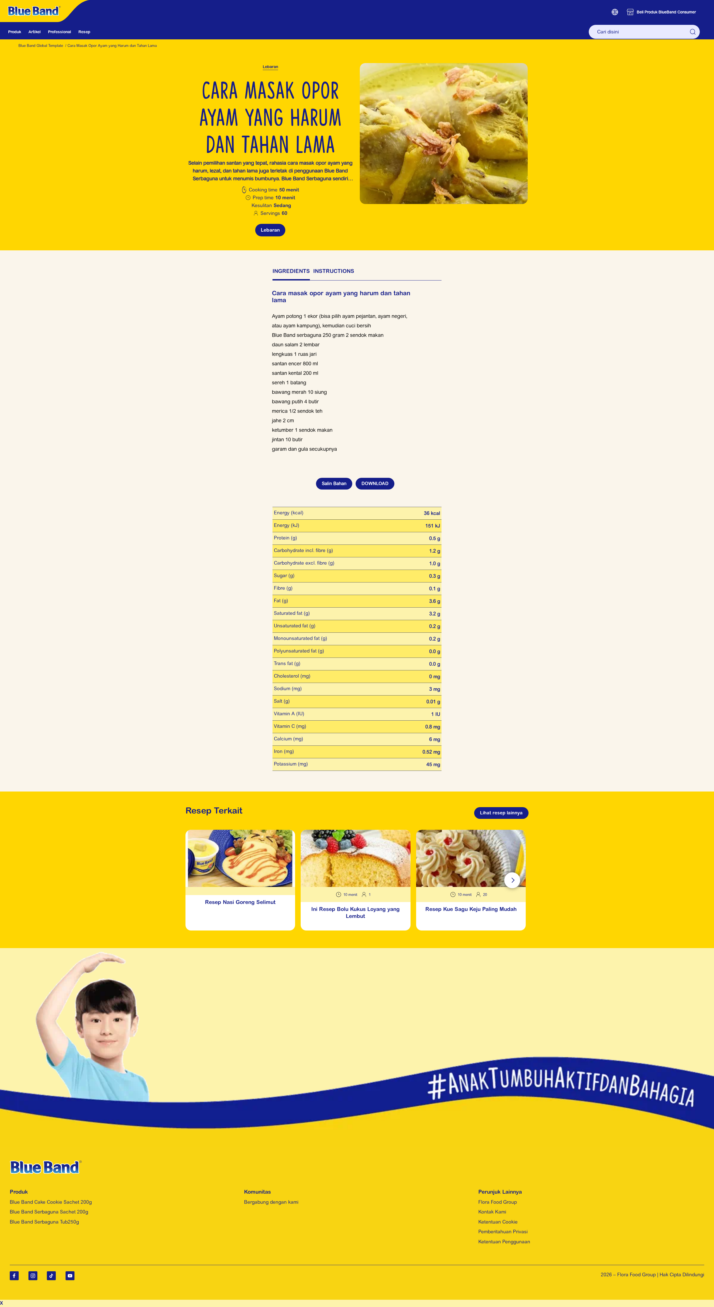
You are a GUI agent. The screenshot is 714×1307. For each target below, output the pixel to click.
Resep (84, 32)
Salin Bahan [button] (334, 483)
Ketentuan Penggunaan (504, 1241)
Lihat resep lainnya (501, 812)
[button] (614, 12)
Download (375, 483)
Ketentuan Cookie (498, 1222)
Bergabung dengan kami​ (271, 1202)
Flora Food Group (497, 1202)
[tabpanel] (357, 367)
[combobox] (644, 32)
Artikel (34, 32)
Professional (59, 32)
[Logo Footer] (46, 1164)
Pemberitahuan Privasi (503, 1231)
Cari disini (693, 32)
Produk (14, 32)
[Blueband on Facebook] (14, 1275)
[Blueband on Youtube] (70, 1275)
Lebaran (270, 66)
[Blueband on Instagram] (32, 1275)
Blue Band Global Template (40, 46)
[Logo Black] (46, 3)
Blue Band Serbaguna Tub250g (44, 1222)
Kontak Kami (492, 1212)
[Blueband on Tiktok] (51, 1275)
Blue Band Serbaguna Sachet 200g (49, 1212)
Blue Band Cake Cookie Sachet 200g (51, 1202)
